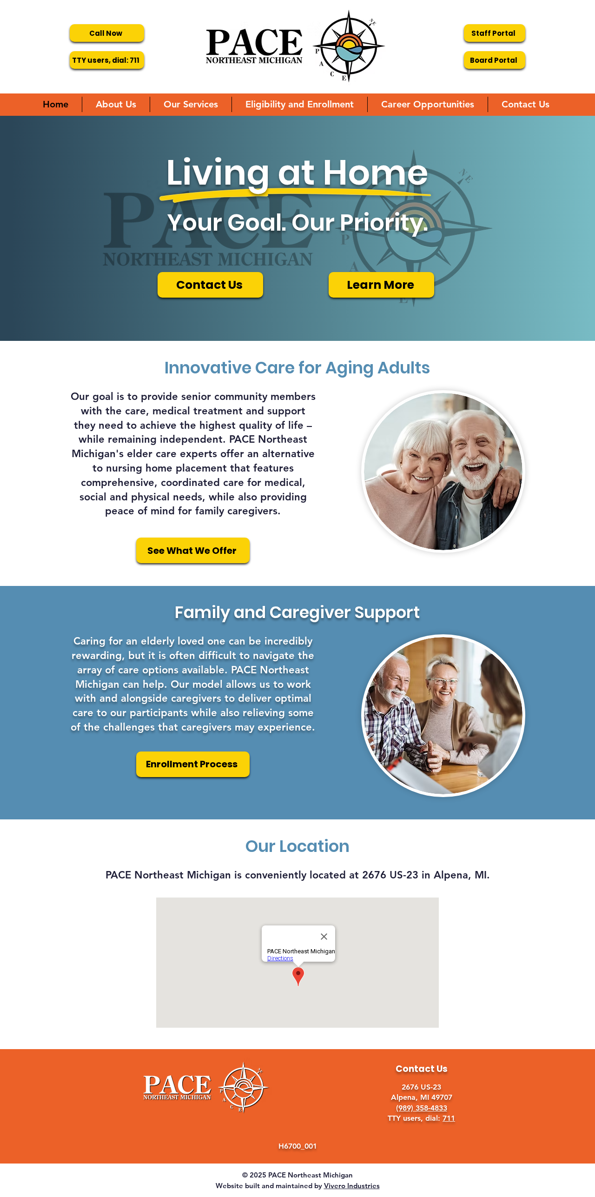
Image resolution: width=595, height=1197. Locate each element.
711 (449, 1118)
